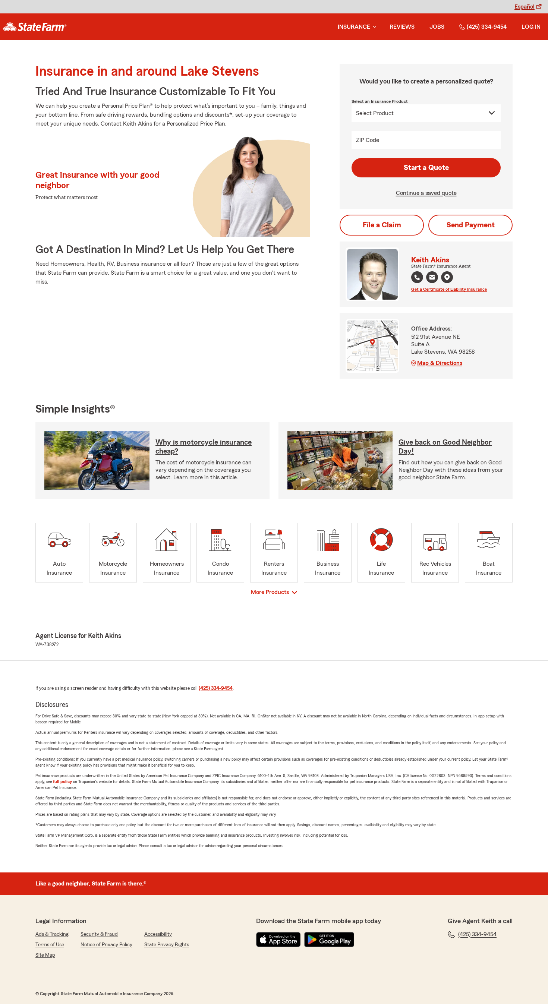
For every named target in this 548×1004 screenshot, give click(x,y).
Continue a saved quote (426, 193)
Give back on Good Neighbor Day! (445, 447)
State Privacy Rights (166, 944)
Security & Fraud (99, 934)
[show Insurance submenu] (373, 27)
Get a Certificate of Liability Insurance (449, 289)
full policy (62, 781)
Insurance (354, 27)
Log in (531, 27)
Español (524, 7)
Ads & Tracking (52, 934)
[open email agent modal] (432, 278)
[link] (35, 26)
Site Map (45, 955)
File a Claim (382, 225)
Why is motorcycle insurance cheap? (203, 447)
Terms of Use (49, 944)
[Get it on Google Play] (329, 939)
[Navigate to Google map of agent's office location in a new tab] (447, 277)
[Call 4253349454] (417, 277)
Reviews (402, 27)
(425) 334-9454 (487, 27)
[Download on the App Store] (278, 939)
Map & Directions (439, 363)
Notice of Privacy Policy (106, 944)
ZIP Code (367, 140)
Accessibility (158, 934)
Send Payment (471, 225)
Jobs (436, 27)
